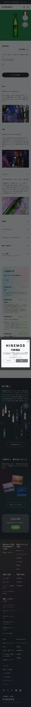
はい (22, 360)
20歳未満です (9, 360)
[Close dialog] (28, 341)
